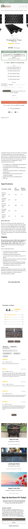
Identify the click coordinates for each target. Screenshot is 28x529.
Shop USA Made (14, 493)
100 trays (11, 84)
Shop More (20, 52)
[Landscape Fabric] (14, 455)
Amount (14, 82)
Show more (14, 414)
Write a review (17, 341)
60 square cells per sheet (14, 76)
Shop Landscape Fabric (14, 468)
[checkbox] (5, 356)
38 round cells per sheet (13, 68)
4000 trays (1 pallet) (10, 87)
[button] (14, 315)
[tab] (14, 346)
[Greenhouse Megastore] (6, 5)
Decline (13, 522)
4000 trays (20, 87)
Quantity (14, 95)
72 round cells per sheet (13, 79)
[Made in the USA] (14, 479)
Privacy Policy (20, 515)
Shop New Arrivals (14, 444)
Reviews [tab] (6, 346)
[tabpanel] (14, 383)
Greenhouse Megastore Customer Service (11, 269)
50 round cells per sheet (13, 73)
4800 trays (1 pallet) (20, 84)
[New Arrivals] (14, 430)
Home (2, 10)
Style (14, 65)
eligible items (18, 55)
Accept (13, 519)
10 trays (4, 84)
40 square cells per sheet (14, 70)
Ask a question (10, 341)
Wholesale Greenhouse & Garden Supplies (14, 10)
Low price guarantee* (15, 108)
